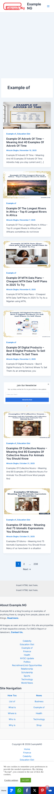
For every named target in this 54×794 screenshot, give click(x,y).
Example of (11, 134)
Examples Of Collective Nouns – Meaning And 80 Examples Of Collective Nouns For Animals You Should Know (26, 453)
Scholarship (27, 672)
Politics (27, 662)
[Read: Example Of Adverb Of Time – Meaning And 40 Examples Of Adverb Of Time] (27, 115)
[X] (35, 790)
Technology (27, 679)
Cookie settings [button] (11, 780)
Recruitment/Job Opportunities (27, 665)
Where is (12, 713)
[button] (26, 385)
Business (39, 701)
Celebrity (27, 641)
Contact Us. (17, 632)
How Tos (12, 695)
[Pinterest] (42, 790)
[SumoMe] (50, 790)
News (39, 695)
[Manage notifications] (47, 787)
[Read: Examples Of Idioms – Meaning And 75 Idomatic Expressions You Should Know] (27, 501)
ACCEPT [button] (25, 780)
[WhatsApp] (19, 790)
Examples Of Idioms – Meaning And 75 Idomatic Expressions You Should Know (25, 528)
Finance (27, 651)
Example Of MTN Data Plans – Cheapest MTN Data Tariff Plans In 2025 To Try (26, 281)
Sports (27, 676)
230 (36, 564)
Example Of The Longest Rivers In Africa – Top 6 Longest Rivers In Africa (26, 212)
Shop (39, 725)
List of (12, 701)
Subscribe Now (27, 400)
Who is (12, 719)
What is (12, 707)
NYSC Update (27, 658)
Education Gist (23, 134)
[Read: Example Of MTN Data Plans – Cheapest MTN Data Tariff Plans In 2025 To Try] (27, 254)
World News (27, 683)
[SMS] (12, 790)
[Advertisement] (27, 41)
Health (27, 655)
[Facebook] (27, 790)
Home (27, 749)
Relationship (27, 669)
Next (27, 569)
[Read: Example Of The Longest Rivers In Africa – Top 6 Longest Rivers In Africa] (27, 184)
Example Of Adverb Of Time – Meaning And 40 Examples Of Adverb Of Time (25, 142)
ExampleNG (34, 6)
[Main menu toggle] (48, 6)
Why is (12, 725)
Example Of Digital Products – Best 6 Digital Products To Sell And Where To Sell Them (25, 351)
